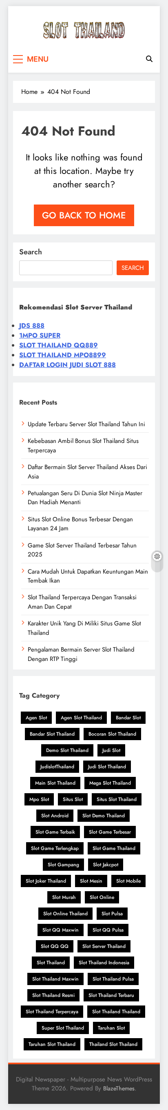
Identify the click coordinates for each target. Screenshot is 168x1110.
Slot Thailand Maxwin (55, 979)
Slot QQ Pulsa (108, 930)
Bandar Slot (128, 717)
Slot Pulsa (112, 913)
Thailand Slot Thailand (113, 1044)
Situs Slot (73, 799)
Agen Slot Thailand (81, 717)
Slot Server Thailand (104, 946)
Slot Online (102, 897)
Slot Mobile (128, 881)
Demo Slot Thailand (67, 750)
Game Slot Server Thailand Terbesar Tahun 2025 (82, 550)
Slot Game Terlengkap (55, 848)
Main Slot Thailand (55, 783)
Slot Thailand (51, 962)
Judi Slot (111, 750)
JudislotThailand (57, 766)
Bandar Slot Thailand (52, 734)
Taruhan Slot (111, 1028)
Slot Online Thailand (65, 913)
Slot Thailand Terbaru (111, 995)
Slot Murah (64, 897)
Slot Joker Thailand (46, 881)
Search (30, 252)
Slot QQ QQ (55, 946)
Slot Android (55, 815)
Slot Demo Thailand (103, 815)
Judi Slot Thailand (107, 766)
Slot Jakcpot (105, 864)
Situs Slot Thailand (117, 799)
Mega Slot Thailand (110, 783)
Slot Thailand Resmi (53, 995)
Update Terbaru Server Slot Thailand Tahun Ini (86, 424)
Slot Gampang (63, 864)
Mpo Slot (39, 799)
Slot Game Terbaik (55, 832)
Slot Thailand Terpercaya (52, 1011)
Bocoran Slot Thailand (112, 734)
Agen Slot (36, 717)
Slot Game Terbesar (110, 832)
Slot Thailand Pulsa (113, 979)
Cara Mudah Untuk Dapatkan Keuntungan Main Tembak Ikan (88, 576)
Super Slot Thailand (63, 1028)
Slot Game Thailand (114, 848)
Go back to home (84, 215)
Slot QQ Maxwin (60, 930)
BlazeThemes (119, 1088)
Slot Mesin (91, 881)
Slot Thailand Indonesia (104, 962)
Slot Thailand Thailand (116, 1011)
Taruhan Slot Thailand (52, 1044)
